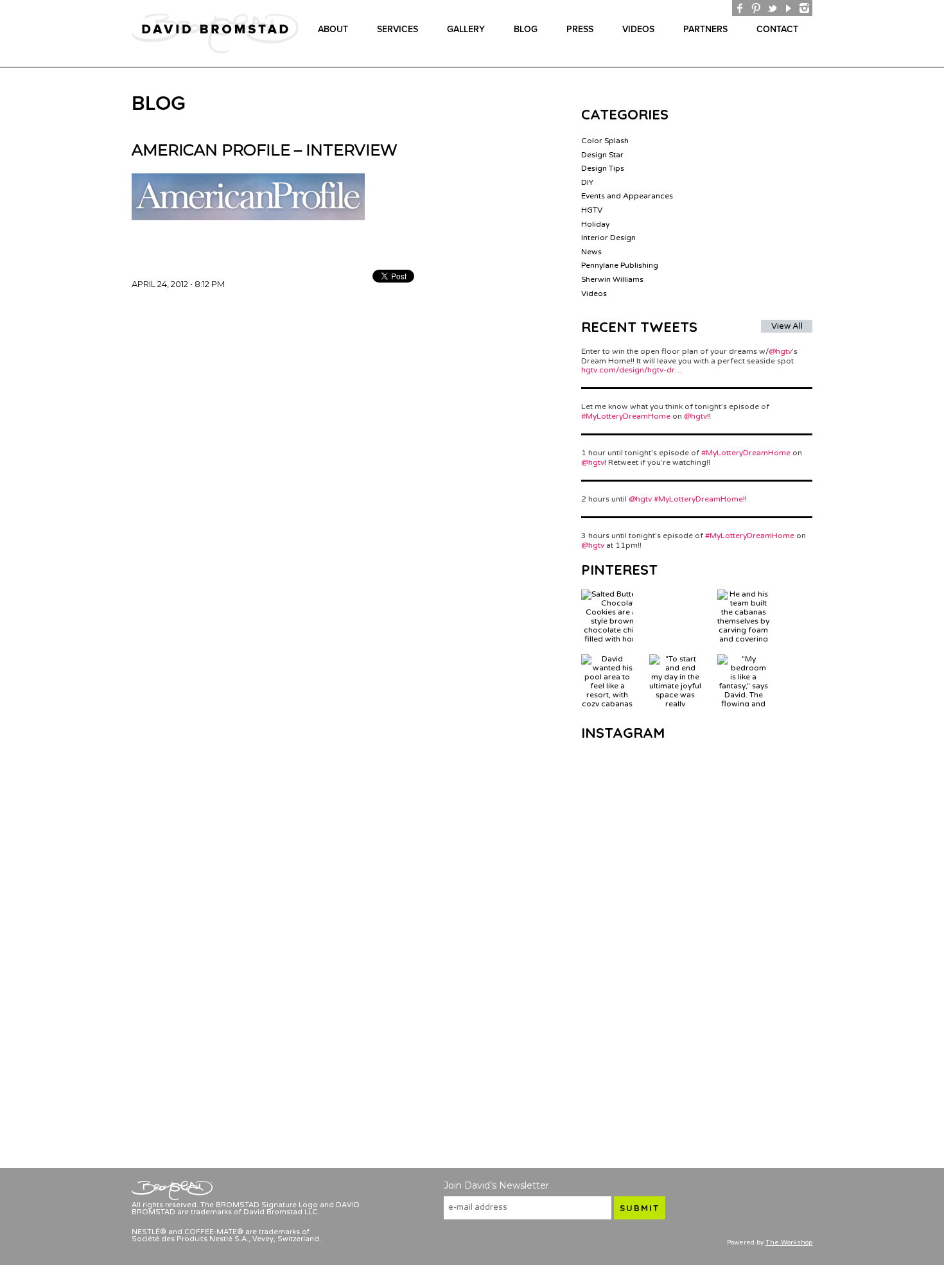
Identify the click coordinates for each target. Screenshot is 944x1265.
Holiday (595, 224)
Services (397, 29)
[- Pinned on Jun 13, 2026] (675, 593)
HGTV (591, 209)
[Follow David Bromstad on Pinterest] (756, 8)
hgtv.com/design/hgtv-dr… (632, 369)
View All (787, 326)
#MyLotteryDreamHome (625, 416)
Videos (638, 29)
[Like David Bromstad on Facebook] (740, 8)
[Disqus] (337, 448)
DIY (587, 182)
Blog (526, 29)
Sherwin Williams (612, 279)
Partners (705, 29)
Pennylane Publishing (619, 265)
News (591, 251)
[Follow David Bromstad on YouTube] (788, 8)
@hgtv (780, 351)
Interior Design (608, 237)
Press (579, 29)
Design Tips (602, 168)
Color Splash (605, 140)
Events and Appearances (627, 195)
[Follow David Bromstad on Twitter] (772, 8)
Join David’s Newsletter (496, 1185)
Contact (777, 29)
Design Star (602, 154)
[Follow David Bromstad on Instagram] (804, 8)
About (333, 29)
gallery (466, 29)
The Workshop (788, 1242)
